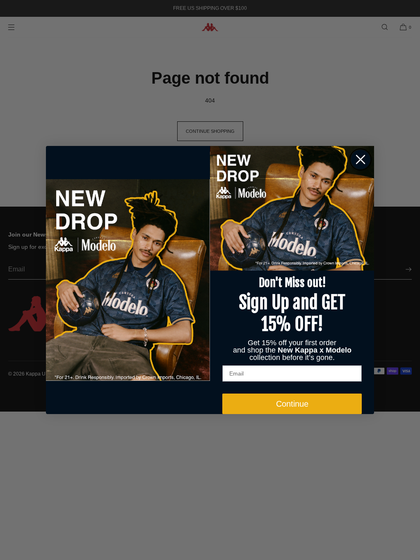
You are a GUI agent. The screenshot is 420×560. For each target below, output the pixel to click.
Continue (292, 403)
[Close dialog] (360, 159)
